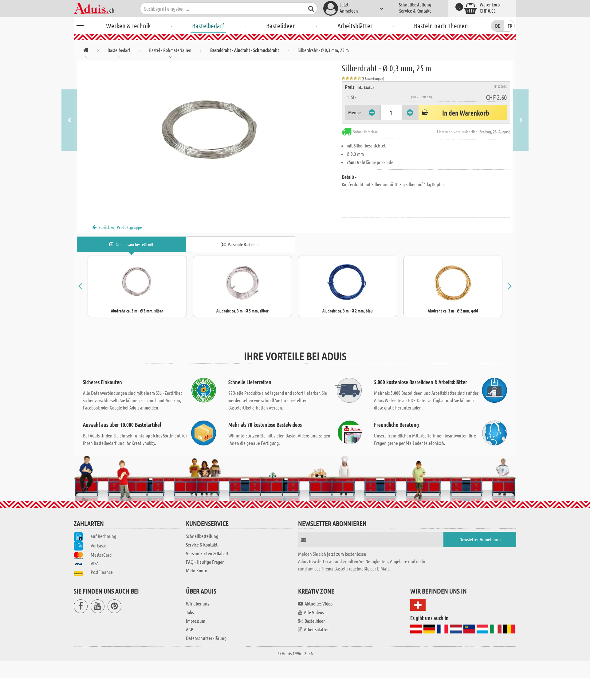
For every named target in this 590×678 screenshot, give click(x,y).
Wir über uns (197, 603)
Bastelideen (281, 25)
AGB (189, 629)
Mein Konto (196, 570)
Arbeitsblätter (354, 25)
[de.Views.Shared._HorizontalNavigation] (86, 51)
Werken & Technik (128, 25)
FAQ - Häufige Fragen (205, 562)
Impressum (195, 621)
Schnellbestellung (415, 4)
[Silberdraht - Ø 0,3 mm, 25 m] (209, 130)
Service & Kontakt (415, 11)
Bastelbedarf (208, 25)
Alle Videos (314, 612)
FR (510, 26)
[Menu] (80, 24)
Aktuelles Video (318, 603)
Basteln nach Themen (441, 25)
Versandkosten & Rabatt (207, 553)
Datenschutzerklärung (206, 638)
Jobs (190, 612)
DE (497, 26)
